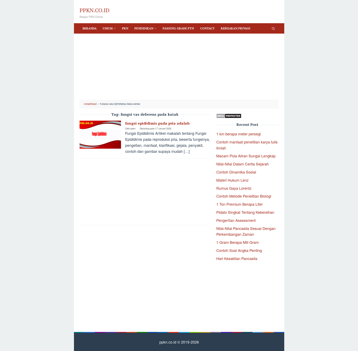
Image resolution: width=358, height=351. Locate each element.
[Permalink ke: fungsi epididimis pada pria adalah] (100, 134)
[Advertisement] (179, 67)
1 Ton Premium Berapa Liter (239, 204)
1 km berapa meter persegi (238, 133)
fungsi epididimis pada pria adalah (157, 123)
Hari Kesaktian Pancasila (236, 258)
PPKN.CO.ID (94, 10)
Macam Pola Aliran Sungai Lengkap (246, 155)
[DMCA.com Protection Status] (228, 115)
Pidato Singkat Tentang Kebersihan (245, 212)
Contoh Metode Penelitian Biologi (243, 196)
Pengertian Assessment (236, 220)
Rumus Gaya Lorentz (234, 188)
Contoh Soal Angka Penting (239, 250)
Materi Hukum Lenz (232, 180)
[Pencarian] (273, 28)
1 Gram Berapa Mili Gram (237, 242)
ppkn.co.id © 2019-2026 (179, 342)
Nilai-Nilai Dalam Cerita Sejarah (242, 163)
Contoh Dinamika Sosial (236, 172)
